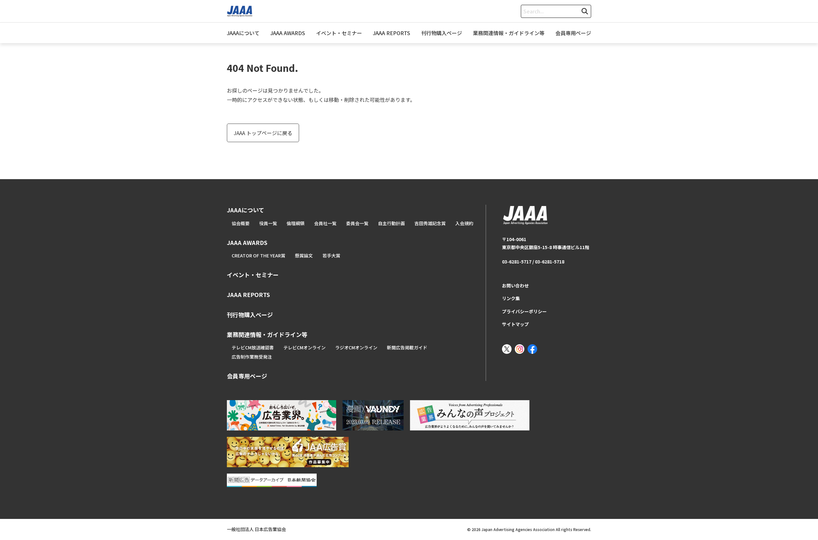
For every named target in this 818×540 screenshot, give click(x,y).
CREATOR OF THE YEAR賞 (258, 255)
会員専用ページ (573, 33)
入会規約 (464, 223)
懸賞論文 (304, 255)
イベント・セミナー (339, 33)
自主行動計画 (391, 223)
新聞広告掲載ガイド (407, 347)
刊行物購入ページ (441, 33)
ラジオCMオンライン (356, 347)
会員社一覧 (325, 223)
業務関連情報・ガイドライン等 (508, 33)
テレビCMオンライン (304, 347)
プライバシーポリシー (524, 311)
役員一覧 (268, 223)
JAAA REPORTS (391, 33)
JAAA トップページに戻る (263, 133)
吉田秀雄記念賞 (430, 223)
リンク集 (511, 298)
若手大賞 (331, 255)
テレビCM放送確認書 (253, 347)
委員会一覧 (357, 223)
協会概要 (241, 223)
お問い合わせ (515, 285)
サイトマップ (515, 324)
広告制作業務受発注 (252, 357)
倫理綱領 (296, 223)
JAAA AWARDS (287, 33)
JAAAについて (243, 33)
